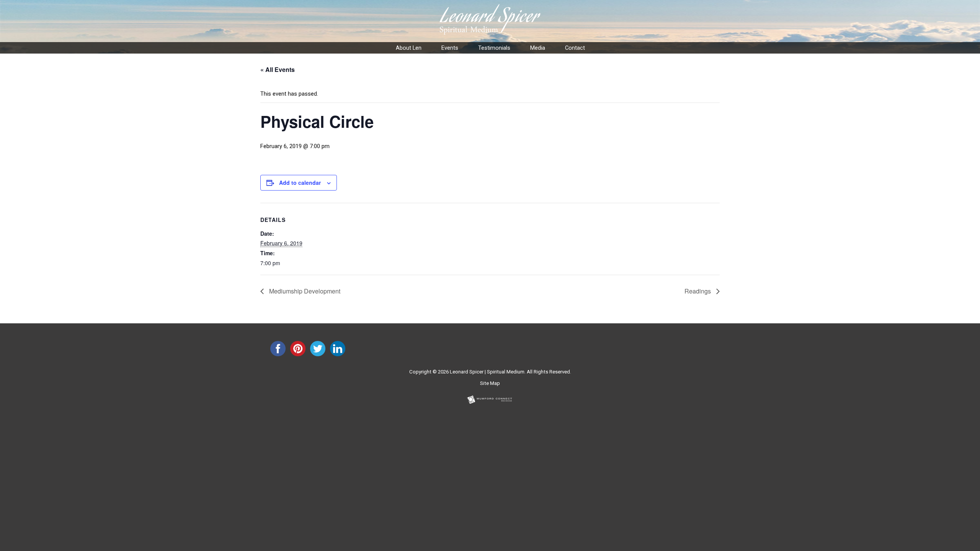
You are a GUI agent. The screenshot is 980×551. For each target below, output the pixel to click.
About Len (408, 47)
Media (537, 47)
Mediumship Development (304, 291)
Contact (575, 47)
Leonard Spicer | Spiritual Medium (487, 372)
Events (449, 47)
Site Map (490, 383)
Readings (698, 291)
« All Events (277, 69)
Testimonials (494, 47)
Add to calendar (300, 182)
